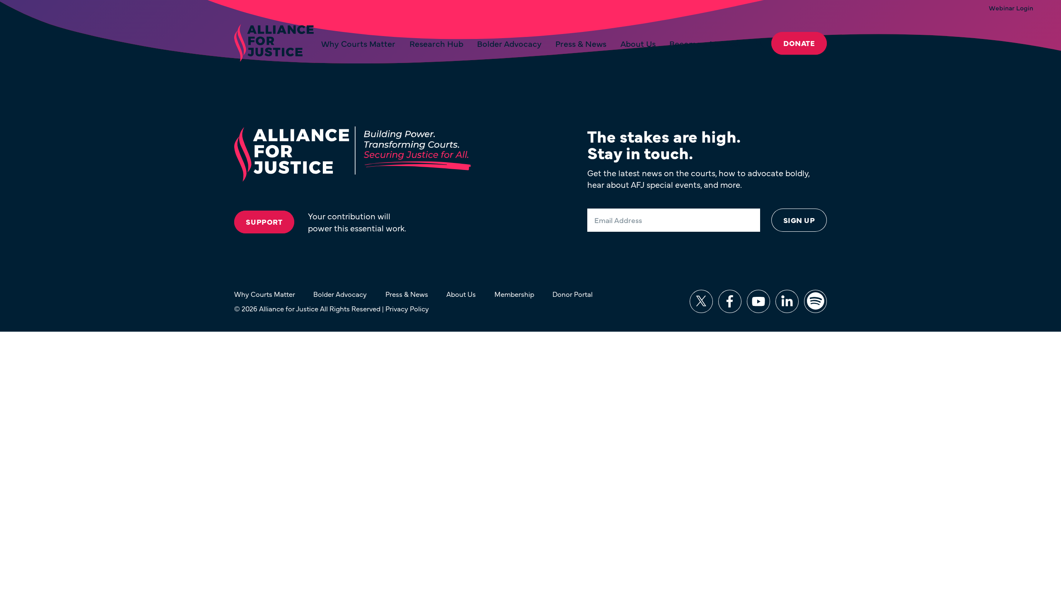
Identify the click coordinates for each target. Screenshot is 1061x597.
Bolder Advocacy (509, 43)
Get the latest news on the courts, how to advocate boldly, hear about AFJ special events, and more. (698, 178)
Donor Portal (572, 293)
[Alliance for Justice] (274, 43)
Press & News (580, 43)
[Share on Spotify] (815, 301)
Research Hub (436, 43)
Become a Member (705, 43)
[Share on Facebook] (729, 301)
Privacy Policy (407, 308)
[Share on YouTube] (758, 301)
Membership (514, 293)
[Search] (760, 43)
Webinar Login (1011, 8)
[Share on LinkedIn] (787, 301)
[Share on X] (701, 301)
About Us (638, 43)
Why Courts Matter (358, 43)
